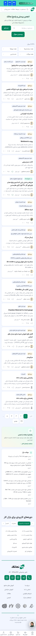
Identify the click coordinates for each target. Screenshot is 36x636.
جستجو (6, 28)
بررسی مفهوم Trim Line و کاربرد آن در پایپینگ (19, 456)
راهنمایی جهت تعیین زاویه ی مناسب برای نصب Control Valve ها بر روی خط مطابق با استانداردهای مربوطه (17, 482)
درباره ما (27, 585)
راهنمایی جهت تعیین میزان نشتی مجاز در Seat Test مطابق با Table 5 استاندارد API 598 (18, 491)
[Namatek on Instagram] (6, 577)
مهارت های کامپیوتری (27, 543)
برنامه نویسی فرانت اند (11, 531)
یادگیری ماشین (13, 539)
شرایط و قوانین (27, 594)
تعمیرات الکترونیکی (12, 551)
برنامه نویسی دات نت (27, 535)
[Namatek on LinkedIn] (12, 577)
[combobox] (26, 49)
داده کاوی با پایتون (27, 539)
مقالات (9, 594)
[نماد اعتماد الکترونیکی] (31, 606)
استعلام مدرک (27, 598)
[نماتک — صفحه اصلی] (32, 9)
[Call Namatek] (29, 577)
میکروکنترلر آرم (28, 551)
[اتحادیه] (25, 606)
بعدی (15, 421)
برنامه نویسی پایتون (12, 535)
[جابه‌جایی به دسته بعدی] (3, 523)
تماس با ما (27, 590)
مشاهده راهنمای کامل (27, 444)
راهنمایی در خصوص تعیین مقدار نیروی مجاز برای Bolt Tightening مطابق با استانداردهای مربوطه (17, 464)
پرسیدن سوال (18, 34)
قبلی (31, 416)
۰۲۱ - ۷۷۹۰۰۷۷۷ (13, 572)
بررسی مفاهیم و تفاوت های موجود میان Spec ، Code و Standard (17, 500)
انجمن (9, 598)
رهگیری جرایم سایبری (27, 547)
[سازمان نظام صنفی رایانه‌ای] (11, 606)
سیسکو (15, 543)
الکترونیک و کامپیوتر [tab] (24, 523)
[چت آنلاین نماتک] (32, 624)
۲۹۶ (21, 421)
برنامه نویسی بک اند (27, 531)
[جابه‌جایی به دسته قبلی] (32, 523)
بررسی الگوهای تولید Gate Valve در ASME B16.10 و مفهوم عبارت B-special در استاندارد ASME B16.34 (18, 473)
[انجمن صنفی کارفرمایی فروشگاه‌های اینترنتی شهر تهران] (18, 606)
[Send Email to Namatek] (18, 577)
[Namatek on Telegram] (23, 577)
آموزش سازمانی (8, 590)
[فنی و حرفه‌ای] (4, 606)
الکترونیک (14, 547)
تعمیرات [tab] (14, 523)
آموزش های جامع (9, 585)
